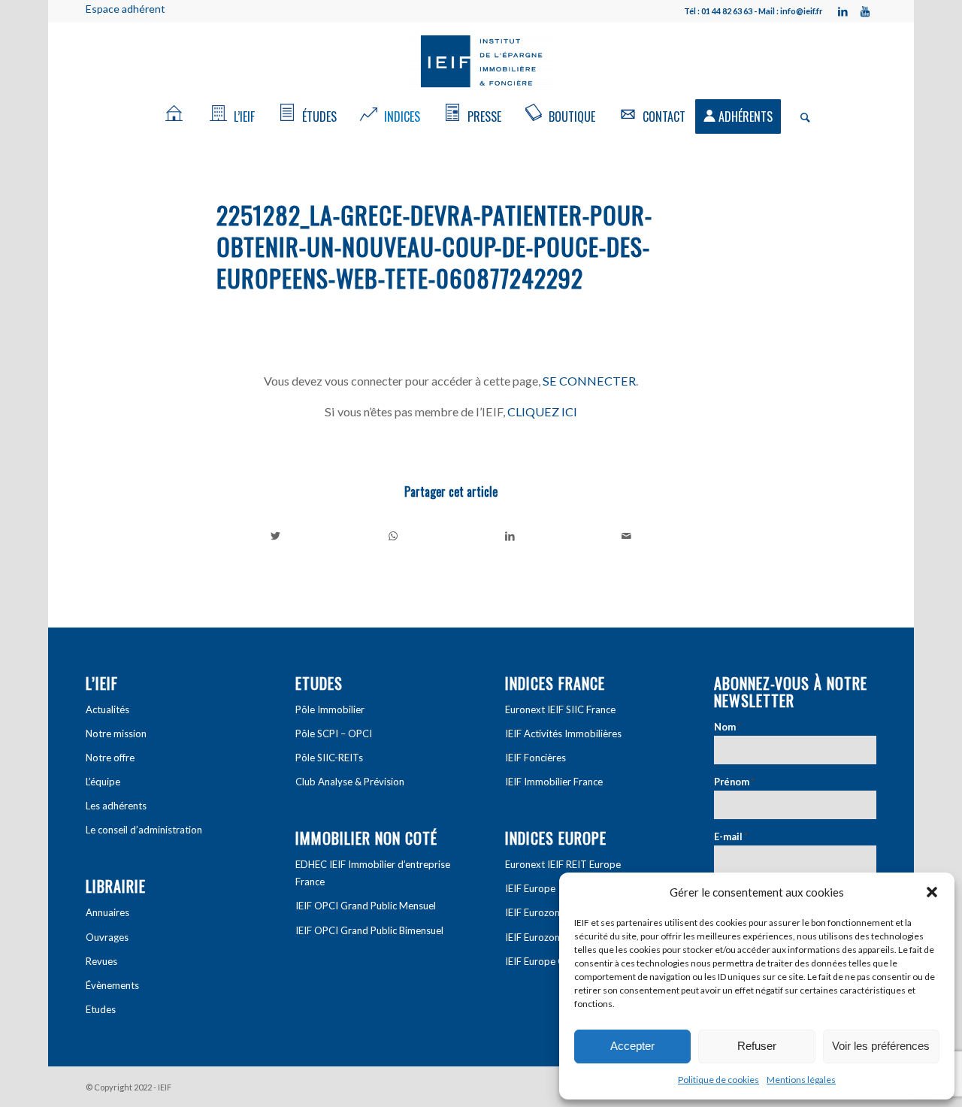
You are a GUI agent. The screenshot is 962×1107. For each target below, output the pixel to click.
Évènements (112, 985)
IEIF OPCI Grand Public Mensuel (365, 906)
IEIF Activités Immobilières (563, 733)
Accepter (632, 1045)
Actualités (107, 709)
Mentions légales (801, 1079)
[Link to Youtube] (865, 11)
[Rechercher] (800, 116)
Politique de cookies (718, 1079)
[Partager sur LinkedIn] (510, 536)
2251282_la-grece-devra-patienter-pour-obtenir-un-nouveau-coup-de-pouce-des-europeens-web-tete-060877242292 (434, 246)
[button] (931, 892)
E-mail (731, 836)
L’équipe (103, 782)
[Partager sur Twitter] (275, 536)
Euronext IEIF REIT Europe (563, 864)
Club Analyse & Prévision (349, 782)
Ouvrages (107, 937)
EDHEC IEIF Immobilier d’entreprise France (372, 873)
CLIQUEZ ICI (542, 411)
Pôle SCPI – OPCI (333, 733)
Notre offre (110, 758)
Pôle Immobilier (330, 709)
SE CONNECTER (589, 381)
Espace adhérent (125, 8)
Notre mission (116, 733)
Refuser (756, 1045)
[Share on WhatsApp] (393, 536)
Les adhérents (116, 806)
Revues (101, 961)
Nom (727, 727)
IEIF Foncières (535, 758)
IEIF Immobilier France (554, 782)
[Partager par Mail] (627, 536)
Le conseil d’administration (144, 830)
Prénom (734, 782)
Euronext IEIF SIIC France (560, 709)
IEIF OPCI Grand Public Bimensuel (369, 930)
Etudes (101, 1009)
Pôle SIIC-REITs (329, 758)
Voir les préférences (881, 1045)
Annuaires (107, 912)
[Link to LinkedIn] (842, 11)
